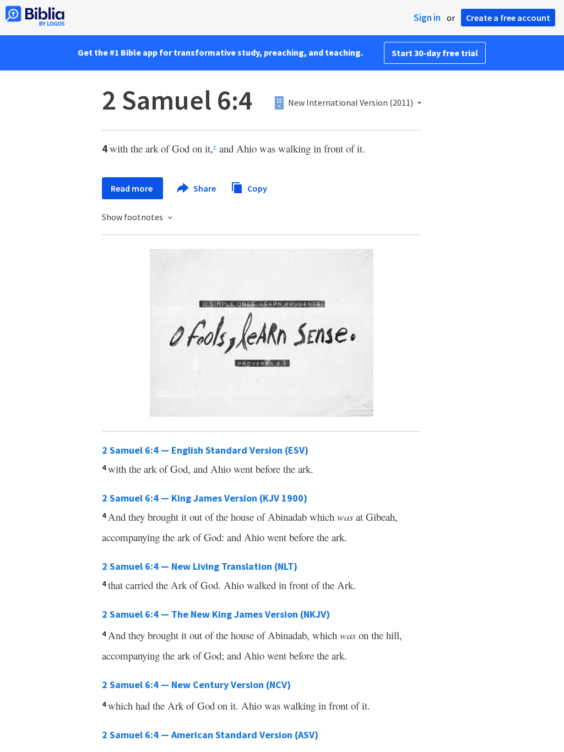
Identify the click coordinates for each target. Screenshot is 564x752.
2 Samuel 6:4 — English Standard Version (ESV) (205, 450)
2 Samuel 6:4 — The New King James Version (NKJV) (216, 614)
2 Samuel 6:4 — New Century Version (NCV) (196, 684)
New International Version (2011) (350, 103)
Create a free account (508, 17)
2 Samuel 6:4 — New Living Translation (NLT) (199, 566)
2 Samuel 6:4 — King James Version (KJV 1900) (204, 498)
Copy (256, 188)
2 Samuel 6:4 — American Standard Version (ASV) (210, 734)
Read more (132, 188)
